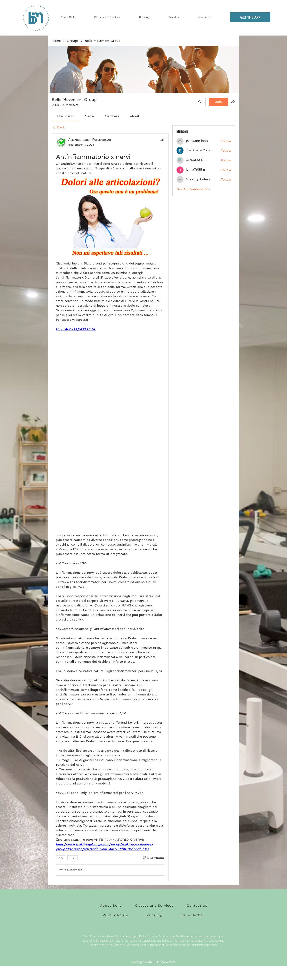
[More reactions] (72, 857)
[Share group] (233, 101)
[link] (65, 116)
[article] (110, 507)
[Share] (162, 140)
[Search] (200, 102)
